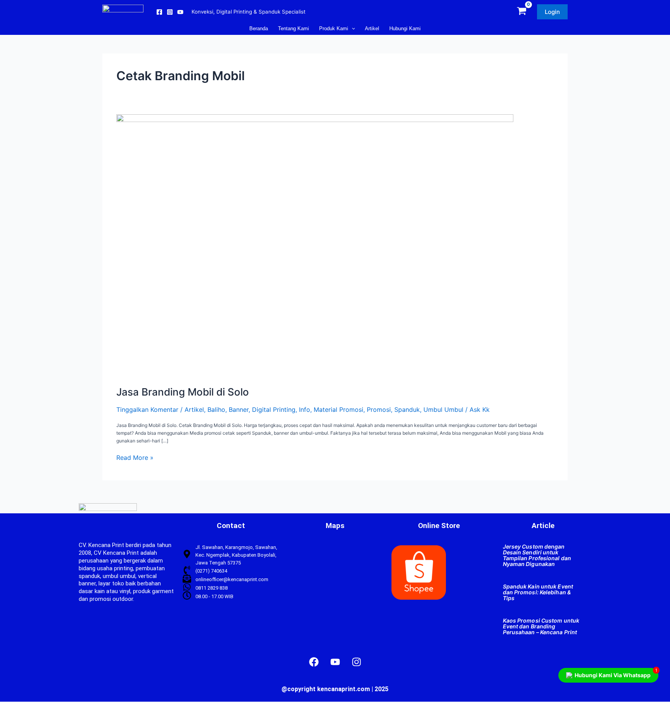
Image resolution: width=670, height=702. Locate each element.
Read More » (135, 457)
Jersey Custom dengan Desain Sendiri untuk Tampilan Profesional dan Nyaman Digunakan (537, 555)
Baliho (216, 409)
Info (304, 409)
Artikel (194, 409)
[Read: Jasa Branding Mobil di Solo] (314, 246)
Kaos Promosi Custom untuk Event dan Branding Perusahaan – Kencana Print (541, 626)
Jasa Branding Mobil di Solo (182, 392)
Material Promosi (338, 409)
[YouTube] (180, 12)
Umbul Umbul (443, 409)
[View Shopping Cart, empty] (521, 11)
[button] (552, 11)
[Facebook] (159, 12)
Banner (239, 409)
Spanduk (407, 409)
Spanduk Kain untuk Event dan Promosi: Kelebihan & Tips (538, 592)
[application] (351, 28)
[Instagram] (169, 12)
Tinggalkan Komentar (147, 409)
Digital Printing (273, 409)
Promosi (379, 409)
